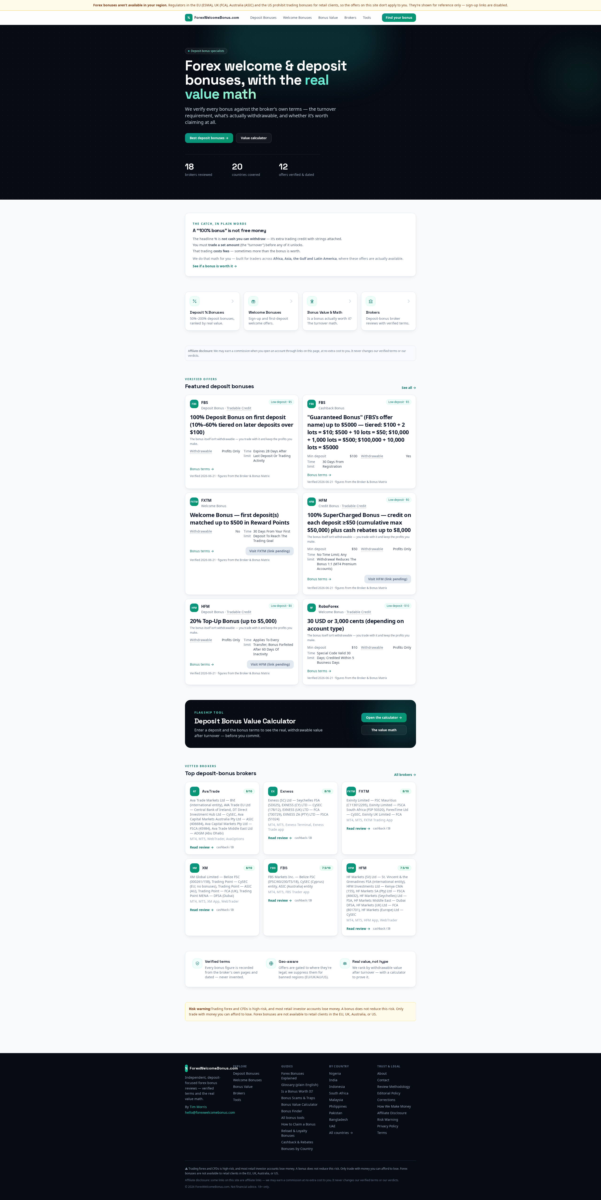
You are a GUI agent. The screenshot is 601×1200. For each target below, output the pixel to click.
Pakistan (335, 1113)
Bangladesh (338, 1119)
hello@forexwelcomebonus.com (210, 1112)
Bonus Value (328, 17)
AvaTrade (211, 791)
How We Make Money (394, 1106)
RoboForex (329, 606)
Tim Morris (198, 1107)
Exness (286, 791)
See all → (409, 387)
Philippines (338, 1106)
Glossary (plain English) (299, 1084)
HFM (323, 500)
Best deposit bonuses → (209, 138)
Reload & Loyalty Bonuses (294, 1133)
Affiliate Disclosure (392, 1113)
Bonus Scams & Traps (298, 1098)
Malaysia (336, 1099)
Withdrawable (201, 451)
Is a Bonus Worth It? (297, 1091)
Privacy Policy (387, 1126)
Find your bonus (399, 17)
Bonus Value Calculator (299, 1104)
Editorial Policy (388, 1093)
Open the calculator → (384, 717)
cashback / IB (225, 847)
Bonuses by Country (297, 1148)
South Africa (338, 1093)
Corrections (386, 1099)
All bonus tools (292, 1117)
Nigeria (335, 1073)
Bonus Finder (291, 1111)
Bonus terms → (202, 469)
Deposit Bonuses (263, 17)
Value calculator (254, 138)
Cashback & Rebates (297, 1142)
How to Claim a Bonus (298, 1124)
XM (205, 867)
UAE (332, 1126)
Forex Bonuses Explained (292, 1075)
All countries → (341, 1132)
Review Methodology (393, 1086)
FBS (204, 402)
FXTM (206, 500)
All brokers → (405, 774)
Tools (367, 17)
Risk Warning (387, 1119)
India (333, 1080)
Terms (382, 1132)
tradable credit (239, 408)
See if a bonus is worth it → (215, 266)
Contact (383, 1080)
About (382, 1073)
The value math (384, 730)
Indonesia (337, 1086)
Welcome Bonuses (297, 17)
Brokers (350, 17)
